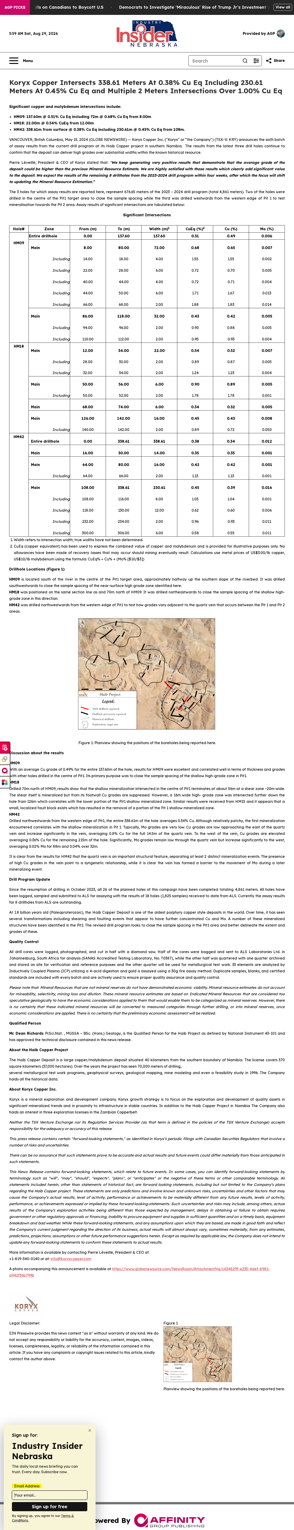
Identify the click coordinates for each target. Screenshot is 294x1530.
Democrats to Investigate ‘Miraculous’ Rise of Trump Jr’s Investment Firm (198, 7)
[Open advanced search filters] (256, 60)
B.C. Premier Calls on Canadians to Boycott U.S (53, 7)
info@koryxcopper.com (71, 1258)
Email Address (27, 1486)
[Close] (90, 1430)
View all (283, 7)
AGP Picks (15, 7)
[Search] (245, 60)
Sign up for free (49, 1506)
